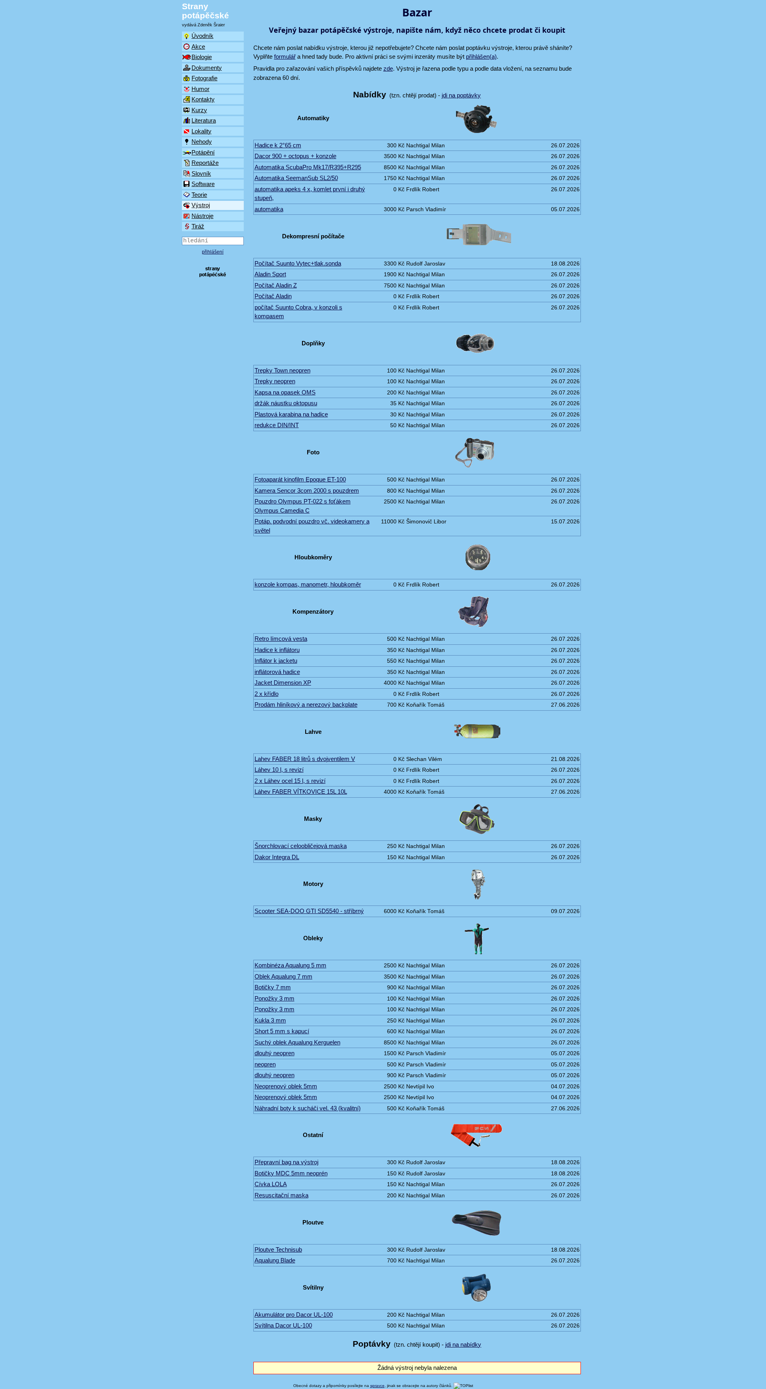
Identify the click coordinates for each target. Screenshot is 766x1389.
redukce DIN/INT (277, 425)
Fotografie (204, 78)
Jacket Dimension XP (283, 682)
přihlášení (212, 252)
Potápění (203, 152)
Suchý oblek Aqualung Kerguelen (297, 1042)
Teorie (199, 194)
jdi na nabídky (463, 1344)
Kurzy (199, 110)
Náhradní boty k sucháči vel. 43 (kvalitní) (308, 1108)
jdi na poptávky (461, 95)
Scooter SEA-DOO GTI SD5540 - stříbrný (309, 911)
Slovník (201, 173)
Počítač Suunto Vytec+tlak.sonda (298, 263)
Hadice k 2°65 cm (278, 145)
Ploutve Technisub (278, 1249)
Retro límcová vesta (281, 638)
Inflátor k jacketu (276, 660)
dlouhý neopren (274, 1053)
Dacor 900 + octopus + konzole (295, 156)
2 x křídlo (266, 693)
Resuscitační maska (281, 1195)
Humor (200, 88)
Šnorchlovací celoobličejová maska (301, 845)
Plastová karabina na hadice (291, 414)
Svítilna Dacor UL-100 (283, 1325)
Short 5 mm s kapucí (282, 1031)
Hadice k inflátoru (277, 649)
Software (203, 183)
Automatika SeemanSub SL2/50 (296, 177)
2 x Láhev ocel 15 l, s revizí (290, 780)
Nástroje (202, 215)
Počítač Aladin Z (276, 285)
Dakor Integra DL (277, 857)
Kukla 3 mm (270, 1020)
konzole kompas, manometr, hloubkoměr (308, 584)
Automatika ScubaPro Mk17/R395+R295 (308, 167)
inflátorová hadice (277, 671)
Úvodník (202, 35)
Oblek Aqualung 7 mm (283, 976)
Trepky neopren (275, 381)
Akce (198, 46)
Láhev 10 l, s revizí (279, 769)
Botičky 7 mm (273, 987)
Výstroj (201, 205)
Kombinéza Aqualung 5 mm (290, 965)
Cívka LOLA (271, 1184)
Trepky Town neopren (282, 370)
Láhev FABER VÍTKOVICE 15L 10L (301, 791)
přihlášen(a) (481, 56)
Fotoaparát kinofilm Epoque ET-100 (300, 479)
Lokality (201, 131)
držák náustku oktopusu (286, 403)
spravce (377, 1385)
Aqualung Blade (275, 1260)
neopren (265, 1064)
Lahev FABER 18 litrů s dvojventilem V (305, 758)
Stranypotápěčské (205, 11)
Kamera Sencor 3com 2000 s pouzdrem (307, 490)
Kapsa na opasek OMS (285, 392)
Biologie (202, 56)
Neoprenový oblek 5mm (286, 1086)
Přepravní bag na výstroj (286, 1162)
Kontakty (203, 99)
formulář (285, 56)
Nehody (202, 141)
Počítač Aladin (273, 296)
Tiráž (198, 226)
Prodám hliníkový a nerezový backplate (306, 704)
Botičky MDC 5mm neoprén (291, 1173)
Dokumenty (207, 67)
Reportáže (205, 162)
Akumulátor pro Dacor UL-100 (294, 1314)
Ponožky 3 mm (274, 998)
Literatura (204, 120)
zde (388, 68)
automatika (269, 209)
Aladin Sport (270, 274)
